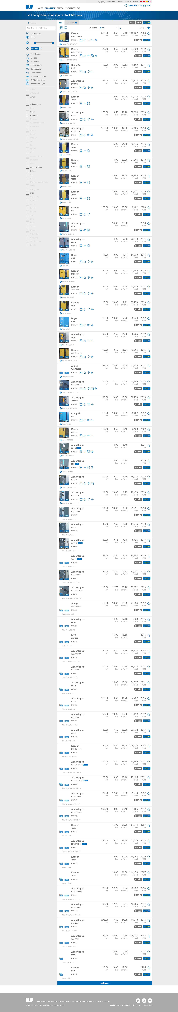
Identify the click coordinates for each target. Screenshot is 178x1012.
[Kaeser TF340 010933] (64, 148)
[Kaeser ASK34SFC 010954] (64, 290)
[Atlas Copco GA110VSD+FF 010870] (64, 591)
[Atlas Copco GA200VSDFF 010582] (64, 813)
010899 (74, 420)
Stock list (50, 8)
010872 (74, 230)
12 (61, 689)
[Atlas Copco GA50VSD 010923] (64, 939)
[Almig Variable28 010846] (64, 369)
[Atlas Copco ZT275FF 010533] (64, 923)
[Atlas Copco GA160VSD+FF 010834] (64, 765)
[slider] (35, 43)
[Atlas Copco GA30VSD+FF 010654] (64, 908)
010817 (74, 103)
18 (61, 135)
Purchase (70, 8)
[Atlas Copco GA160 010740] (64, 733)
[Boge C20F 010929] (64, 322)
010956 (74, 388)
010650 (74, 436)
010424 (74, 119)
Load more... (105, 983)
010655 (74, 895)
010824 (74, 40)
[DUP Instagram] (102, 2)
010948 (74, 198)
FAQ (78, 8)
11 (61, 151)
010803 (74, 72)
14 (61, 72)
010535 (74, 135)
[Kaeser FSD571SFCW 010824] (64, 37)
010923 (74, 942)
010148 (74, 958)
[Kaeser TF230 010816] (64, 163)
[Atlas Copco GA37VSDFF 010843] (64, 575)
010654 (74, 911)
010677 (74, 847)
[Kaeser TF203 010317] (64, 828)
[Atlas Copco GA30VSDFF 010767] (64, 797)
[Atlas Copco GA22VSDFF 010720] (64, 654)
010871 (74, 246)
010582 (74, 816)
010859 (74, 56)
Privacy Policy (137, 1005)
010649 (74, 752)
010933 (74, 151)
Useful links (148, 1005)
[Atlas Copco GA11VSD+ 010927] (64, 512)
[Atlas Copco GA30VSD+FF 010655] (64, 892)
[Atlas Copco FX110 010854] (64, 448)
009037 (74, 689)
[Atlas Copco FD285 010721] (64, 623)
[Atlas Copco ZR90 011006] (64, 338)
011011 (74, 309)
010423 (74, 705)
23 (61, 404)
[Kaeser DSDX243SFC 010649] (64, 749)
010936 (74, 357)
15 (61, 309)
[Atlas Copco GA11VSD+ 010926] (64, 496)
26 (61, 768)
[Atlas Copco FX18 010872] (64, 227)
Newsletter (111, 2)
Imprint (112, 1005)
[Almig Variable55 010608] (64, 607)
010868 (74, 531)
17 (61, 88)
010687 (74, 673)
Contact (120, 2)
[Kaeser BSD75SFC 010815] (64, 274)
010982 (74, 87)
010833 (74, 784)
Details (138, 40)
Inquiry (147, 40)
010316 (74, 879)
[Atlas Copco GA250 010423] (64, 702)
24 (61, 848)
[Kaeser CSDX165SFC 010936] (64, 353)
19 (61, 56)
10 (61, 103)
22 (61, 40)
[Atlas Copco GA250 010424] (64, 116)
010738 (74, 721)
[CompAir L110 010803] (64, 68)
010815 (74, 277)
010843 (74, 578)
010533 (74, 927)
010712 (74, 642)
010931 (74, 262)
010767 (74, 800)
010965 (74, 214)
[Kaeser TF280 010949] (64, 179)
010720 (74, 657)
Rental (60, 8)
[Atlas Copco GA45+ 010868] (64, 528)
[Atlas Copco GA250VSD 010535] (64, 132)
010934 (74, 483)
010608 (74, 610)
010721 (74, 626)
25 (61, 784)
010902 (74, 467)
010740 (74, 737)
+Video (67, 40)
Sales (40, 8)
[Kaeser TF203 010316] (64, 876)
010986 (74, 404)
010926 (74, 499)
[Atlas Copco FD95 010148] (64, 955)
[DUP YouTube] (104, 2)
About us (128, 2)
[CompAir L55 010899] (64, 417)
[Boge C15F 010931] (64, 258)
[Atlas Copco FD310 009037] (64, 686)
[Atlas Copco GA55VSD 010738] (64, 718)
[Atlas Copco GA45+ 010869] (64, 559)
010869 (74, 562)
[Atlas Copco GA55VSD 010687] (64, 670)
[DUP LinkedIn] (99, 2)
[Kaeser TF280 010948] (64, 195)
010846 (74, 372)
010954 (74, 293)
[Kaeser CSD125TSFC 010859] (64, 53)
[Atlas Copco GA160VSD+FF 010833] (64, 781)
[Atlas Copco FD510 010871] (64, 243)
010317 (74, 832)
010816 (74, 167)
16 (61, 119)
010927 (74, 515)
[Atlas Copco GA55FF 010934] (64, 480)
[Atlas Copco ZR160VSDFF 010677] (64, 844)
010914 (74, 974)
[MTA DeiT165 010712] (64, 638)
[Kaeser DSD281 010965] (64, 211)
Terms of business (123, 1005)
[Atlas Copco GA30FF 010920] (64, 543)
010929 (74, 325)
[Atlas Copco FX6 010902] (64, 464)
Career (135, 2)
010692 (74, 863)
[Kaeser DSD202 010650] (64, 433)
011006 (74, 341)
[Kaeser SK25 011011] (64, 306)
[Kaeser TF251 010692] (64, 860)
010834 (74, 768)
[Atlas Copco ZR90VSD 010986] (64, 401)
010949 (74, 182)
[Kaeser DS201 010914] (64, 971)
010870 (74, 594)
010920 (74, 547)
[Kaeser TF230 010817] (64, 100)
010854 (74, 452)
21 (61, 341)
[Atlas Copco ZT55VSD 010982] (64, 84)
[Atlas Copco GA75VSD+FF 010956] (64, 385)
